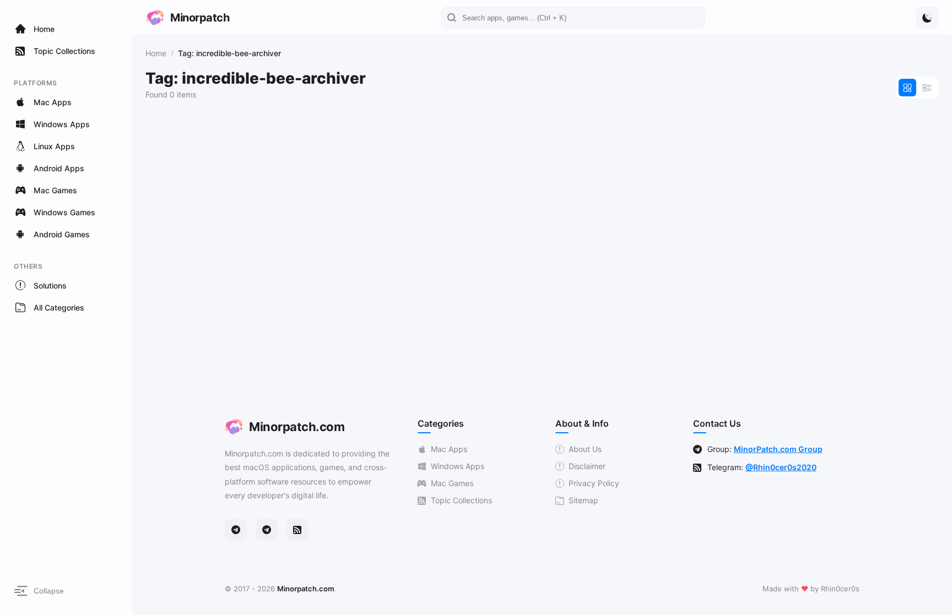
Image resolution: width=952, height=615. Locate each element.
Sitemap (583, 500)
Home (155, 53)
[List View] (927, 87)
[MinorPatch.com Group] (267, 530)
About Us (585, 449)
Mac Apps (449, 449)
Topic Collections (461, 500)
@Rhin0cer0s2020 (780, 467)
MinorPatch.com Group (778, 449)
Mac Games (452, 483)
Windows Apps (457, 466)
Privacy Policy (594, 483)
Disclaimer (587, 466)
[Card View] (907, 87)
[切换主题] (927, 18)
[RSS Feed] (297, 530)
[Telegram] (236, 530)
